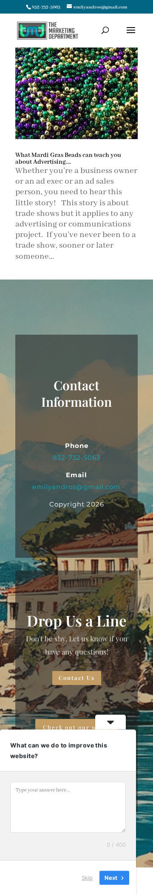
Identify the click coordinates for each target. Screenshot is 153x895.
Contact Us (77, 677)
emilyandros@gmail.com (76, 487)
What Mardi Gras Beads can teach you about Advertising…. (68, 158)
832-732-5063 (46, 7)
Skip (87, 877)
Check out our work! (76, 727)
